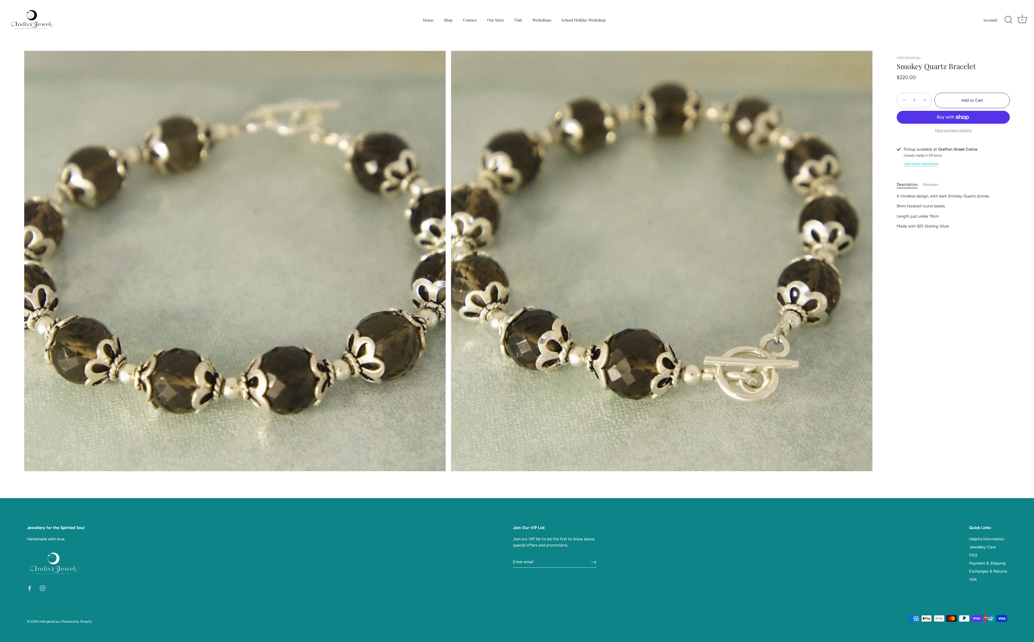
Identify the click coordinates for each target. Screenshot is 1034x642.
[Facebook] (29, 587)
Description (907, 184)
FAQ (973, 555)
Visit (518, 20)
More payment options (953, 130)
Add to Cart (972, 100)
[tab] (910, 185)
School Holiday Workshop (583, 20)
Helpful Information (986, 539)
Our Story (495, 20)
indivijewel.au (908, 57)
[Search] (1008, 20)
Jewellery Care (982, 547)
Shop (448, 20)
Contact (470, 20)
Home (428, 20)
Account (990, 20)
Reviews (930, 184)
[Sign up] (593, 562)
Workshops (541, 20)
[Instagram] (42, 587)
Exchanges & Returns (988, 571)
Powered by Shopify (76, 621)
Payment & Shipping (987, 563)
